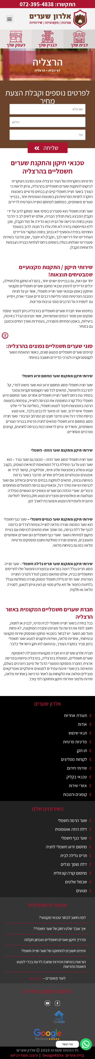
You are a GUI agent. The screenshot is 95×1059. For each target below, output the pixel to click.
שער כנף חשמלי (74, 838)
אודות (82, 724)
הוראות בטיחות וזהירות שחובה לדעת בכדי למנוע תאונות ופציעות (51, 964)
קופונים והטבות (75, 794)
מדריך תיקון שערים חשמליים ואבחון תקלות (55, 939)
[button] (9, 19)
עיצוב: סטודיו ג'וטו (24, 1055)
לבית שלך (79, 45)
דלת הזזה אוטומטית (71, 829)
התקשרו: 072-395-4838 (47, 4)
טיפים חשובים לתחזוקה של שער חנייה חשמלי (53, 950)
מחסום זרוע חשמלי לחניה (66, 846)
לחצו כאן (36, 978)
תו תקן (82, 750)
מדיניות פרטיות (75, 741)
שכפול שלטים (76, 882)
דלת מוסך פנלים (74, 864)
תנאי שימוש (77, 733)
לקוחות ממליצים (74, 759)
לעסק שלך (15, 45)
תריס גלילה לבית (73, 855)
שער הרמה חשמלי (72, 820)
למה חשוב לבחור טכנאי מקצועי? (62, 917)
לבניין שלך (47, 45)
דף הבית (54, 70)
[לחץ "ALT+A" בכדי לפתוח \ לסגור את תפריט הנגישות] (5, 335)
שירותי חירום (77, 768)
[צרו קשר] (86, 1044)
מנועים (81, 890)
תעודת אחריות (75, 715)
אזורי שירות (78, 785)
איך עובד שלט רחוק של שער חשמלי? (59, 928)
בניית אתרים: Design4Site (63, 1055)
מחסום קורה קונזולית (70, 873)
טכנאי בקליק (76, 777)
